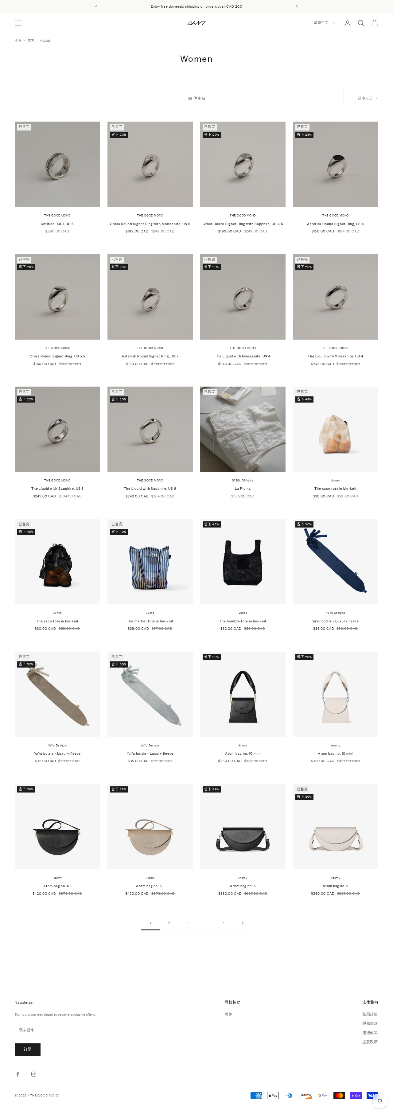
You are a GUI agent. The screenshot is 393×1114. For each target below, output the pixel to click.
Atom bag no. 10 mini (242, 753)
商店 (31, 41)
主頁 (18, 41)
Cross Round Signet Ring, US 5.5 (57, 356)
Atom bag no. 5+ (57, 885)
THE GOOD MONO (57, 215)
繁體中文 (321, 23)
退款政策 (370, 1042)
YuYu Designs (335, 613)
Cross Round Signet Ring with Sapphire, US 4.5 (243, 223)
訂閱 (28, 1049)
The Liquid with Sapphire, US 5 (57, 488)
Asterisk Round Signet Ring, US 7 (150, 356)
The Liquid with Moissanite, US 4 (243, 356)
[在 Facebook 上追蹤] (18, 1074)
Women (46, 41)
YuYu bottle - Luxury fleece (335, 621)
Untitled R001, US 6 (57, 223)
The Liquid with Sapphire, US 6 (150, 488)
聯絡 (228, 1014)
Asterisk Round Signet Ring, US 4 (335, 223)
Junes (335, 480)
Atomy (242, 745)
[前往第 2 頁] (242, 923)
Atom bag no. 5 (243, 885)
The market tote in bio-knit (150, 621)
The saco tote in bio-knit (335, 488)
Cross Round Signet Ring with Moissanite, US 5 (150, 223)
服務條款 (370, 1023)
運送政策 (370, 1032)
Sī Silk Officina (243, 480)
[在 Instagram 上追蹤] (34, 1074)
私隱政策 (370, 1014)
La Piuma (243, 488)
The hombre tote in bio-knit (243, 621)
